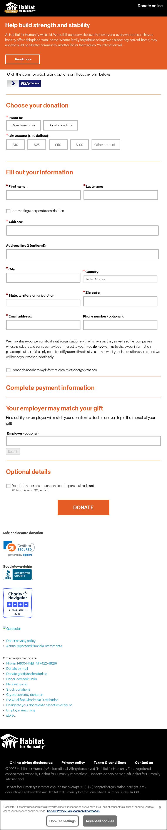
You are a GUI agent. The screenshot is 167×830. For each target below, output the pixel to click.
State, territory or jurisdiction (31, 295)
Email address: (20, 316)
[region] (83, 815)
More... (11, 715)
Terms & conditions (110, 762)
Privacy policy (73, 762)
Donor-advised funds (21, 679)
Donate (83, 507)
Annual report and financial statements (34, 646)
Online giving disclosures (31, 762)
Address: (15, 222)
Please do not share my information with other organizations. (55, 370)
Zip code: (92, 292)
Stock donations (18, 689)
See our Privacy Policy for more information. (73, 811)
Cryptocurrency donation (24, 694)
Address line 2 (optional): (26, 245)
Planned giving (16, 684)
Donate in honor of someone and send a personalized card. (53, 488)
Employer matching (20, 710)
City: (12, 269)
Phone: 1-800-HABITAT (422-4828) (31, 663)
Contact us (144, 762)
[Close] (160, 807)
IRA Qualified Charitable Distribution (32, 700)
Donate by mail (17, 668)
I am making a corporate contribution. (38, 211)
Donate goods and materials (26, 674)
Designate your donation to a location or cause (39, 705)
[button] (19, 549)
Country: (92, 272)
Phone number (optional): (103, 316)
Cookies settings (62, 821)
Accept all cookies (100, 821)
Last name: (94, 186)
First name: (17, 186)
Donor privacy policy (21, 641)
